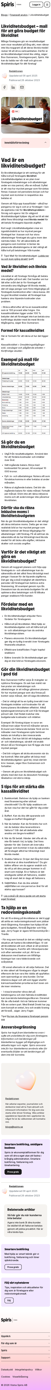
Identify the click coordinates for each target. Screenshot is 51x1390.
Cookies (5, 1376)
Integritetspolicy (24, 1369)
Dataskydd (7, 1369)
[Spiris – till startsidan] (25, 1320)
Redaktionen (16, 71)
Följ (9, 1300)
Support (17, 1358)
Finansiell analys (18, 14)
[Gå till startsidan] (11, 4)
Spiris (17, 1351)
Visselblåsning (20, 1376)
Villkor (38, 1369)
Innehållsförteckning (22, 142)
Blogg (4, 14)
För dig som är (17, 1344)
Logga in (36, 4)
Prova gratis (13, 1171)
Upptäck (17, 1337)
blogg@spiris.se (14, 1126)
